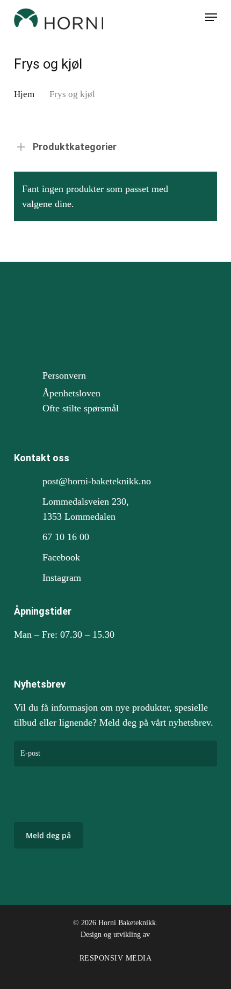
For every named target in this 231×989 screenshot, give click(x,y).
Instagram (61, 577)
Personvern (64, 375)
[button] (211, 17)
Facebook (61, 557)
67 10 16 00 (65, 537)
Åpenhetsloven (71, 393)
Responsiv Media (116, 958)
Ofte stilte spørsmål (80, 408)
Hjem (24, 94)
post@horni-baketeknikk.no (96, 481)
